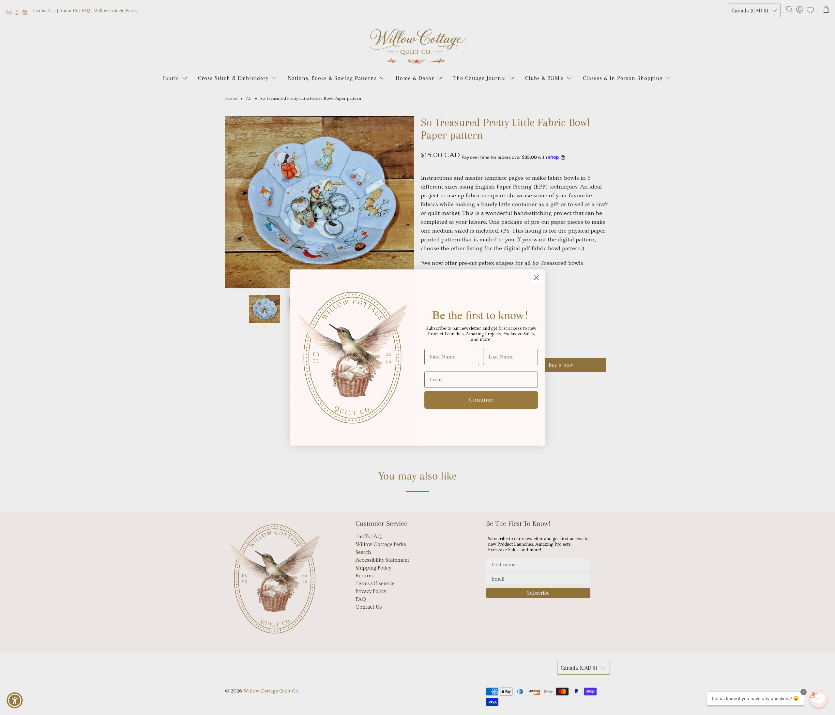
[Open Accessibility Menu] (15, 700)
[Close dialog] (536, 277)
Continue (481, 399)
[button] (818, 698)
